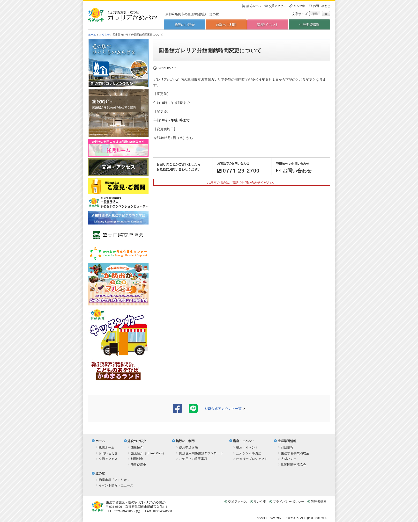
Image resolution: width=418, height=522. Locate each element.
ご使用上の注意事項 (193, 458)
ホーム (92, 34)
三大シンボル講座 (248, 453)
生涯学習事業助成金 (295, 453)
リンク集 (299, 5)
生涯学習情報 (309, 24)
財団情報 (287, 447)
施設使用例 (138, 464)
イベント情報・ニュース (116, 485)
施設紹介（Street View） (148, 453)
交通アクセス (277, 5)
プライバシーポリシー (288, 501)
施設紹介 (137, 447)
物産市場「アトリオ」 (114, 479)
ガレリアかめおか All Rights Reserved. (301, 517)
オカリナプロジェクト (252, 458)
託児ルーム (253, 5)
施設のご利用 (226, 24)
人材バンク (289, 458)
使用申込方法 (188, 447)
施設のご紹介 (184, 24)
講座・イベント (244, 440)
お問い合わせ (321, 5)
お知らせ (104, 34)
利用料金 (137, 458)
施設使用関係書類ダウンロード (201, 453)
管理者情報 (319, 501)
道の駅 (100, 473)
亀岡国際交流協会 (293, 464)
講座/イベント (267, 24)
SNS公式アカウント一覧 (223, 408)
